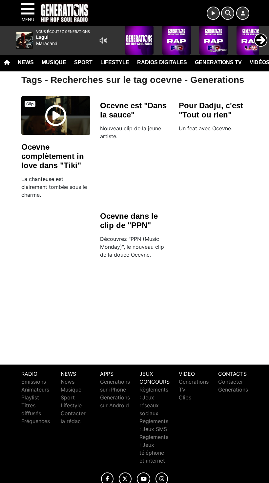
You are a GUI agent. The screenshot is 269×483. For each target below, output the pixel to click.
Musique (54, 62)
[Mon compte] (242, 13)
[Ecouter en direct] (213, 13)
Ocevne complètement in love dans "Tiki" (52, 156)
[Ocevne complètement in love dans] (55, 115)
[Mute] (103, 40)
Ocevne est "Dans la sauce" (133, 110)
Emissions (33, 381)
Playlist (30, 397)
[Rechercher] (227, 13)
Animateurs (35, 389)
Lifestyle (114, 62)
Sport (83, 62)
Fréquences (35, 421)
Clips (185, 397)
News (26, 62)
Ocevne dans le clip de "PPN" (129, 221)
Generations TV (218, 62)
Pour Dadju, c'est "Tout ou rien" (211, 110)
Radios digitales (162, 62)
